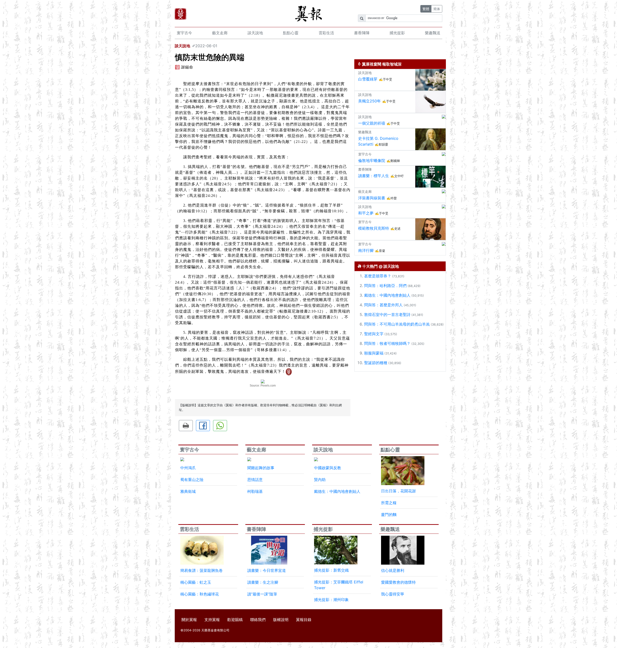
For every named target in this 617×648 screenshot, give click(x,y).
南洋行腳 (366, 250)
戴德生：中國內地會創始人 (387, 295)
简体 (436, 9)
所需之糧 (388, 502)
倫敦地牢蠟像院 (371, 160)
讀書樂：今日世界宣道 (266, 570)
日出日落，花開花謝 (398, 490)
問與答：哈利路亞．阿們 (385, 285)
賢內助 (320, 479)
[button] (186, 425)
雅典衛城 (188, 491)
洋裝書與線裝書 (371, 197)
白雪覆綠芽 (367, 79)
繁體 (426, 9)
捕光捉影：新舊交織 (331, 570)
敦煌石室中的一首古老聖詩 (387, 314)
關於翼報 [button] (189, 619)
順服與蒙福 (373, 353)
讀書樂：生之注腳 (262, 582)
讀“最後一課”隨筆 (262, 594)
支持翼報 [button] (212, 619)
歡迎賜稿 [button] (235, 619)
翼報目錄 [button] (303, 619)
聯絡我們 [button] (258, 619)
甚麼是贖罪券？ (377, 276)
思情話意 (255, 479)
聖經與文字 (373, 333)
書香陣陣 (361, 32)
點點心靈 (290, 32)
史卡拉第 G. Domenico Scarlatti (378, 141)
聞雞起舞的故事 (260, 467)
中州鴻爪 (188, 467)
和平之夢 (366, 213)
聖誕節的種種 (375, 362)
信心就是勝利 (392, 570)
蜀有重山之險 (191, 479)
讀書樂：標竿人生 (373, 175)
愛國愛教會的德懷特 (398, 582)
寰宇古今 (184, 32)
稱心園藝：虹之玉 (195, 582)
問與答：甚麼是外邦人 (383, 304)
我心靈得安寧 (392, 594)
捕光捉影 (397, 32)
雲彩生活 (326, 32)
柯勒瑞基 (255, 491)
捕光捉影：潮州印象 (331, 599)
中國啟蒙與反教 (327, 467)
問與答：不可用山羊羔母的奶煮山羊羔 (397, 324)
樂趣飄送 (432, 32)
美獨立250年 (369, 101)
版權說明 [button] (280, 619)
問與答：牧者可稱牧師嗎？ (387, 343)
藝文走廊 (220, 32)
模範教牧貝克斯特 (373, 228)
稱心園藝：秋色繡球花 (199, 594)
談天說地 (255, 32)
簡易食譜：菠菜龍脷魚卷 (201, 570)
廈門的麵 (388, 514)
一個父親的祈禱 (371, 123)
